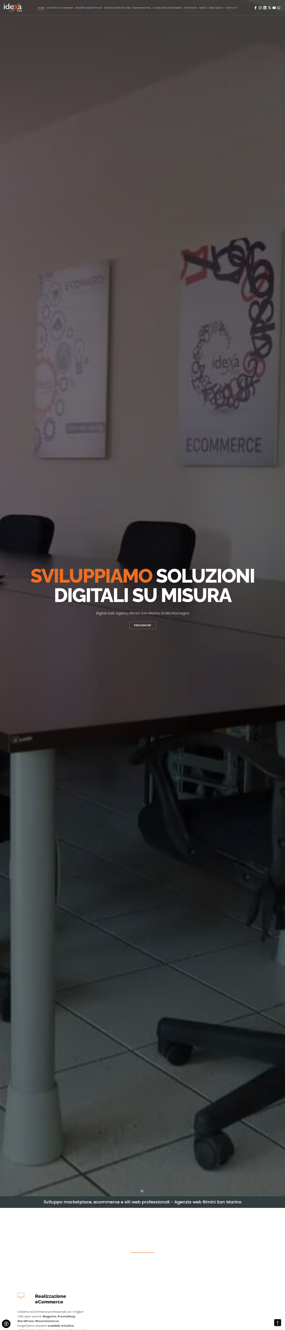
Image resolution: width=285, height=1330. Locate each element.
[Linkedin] (265, 7)
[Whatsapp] (279, 7)
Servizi (203, 7)
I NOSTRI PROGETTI (142, 625)
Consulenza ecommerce (167, 7)
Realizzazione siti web (117, 7)
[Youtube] (274, 7)
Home (41, 7)
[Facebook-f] (255, 7)
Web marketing (141, 7)
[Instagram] (260, 7)
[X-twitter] (269, 7)
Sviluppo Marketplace (88, 7)
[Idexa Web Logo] (13, 8)
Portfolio (190, 7)
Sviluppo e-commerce (59, 7)
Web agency (216, 7)
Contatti (231, 7)
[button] (4, 597)
